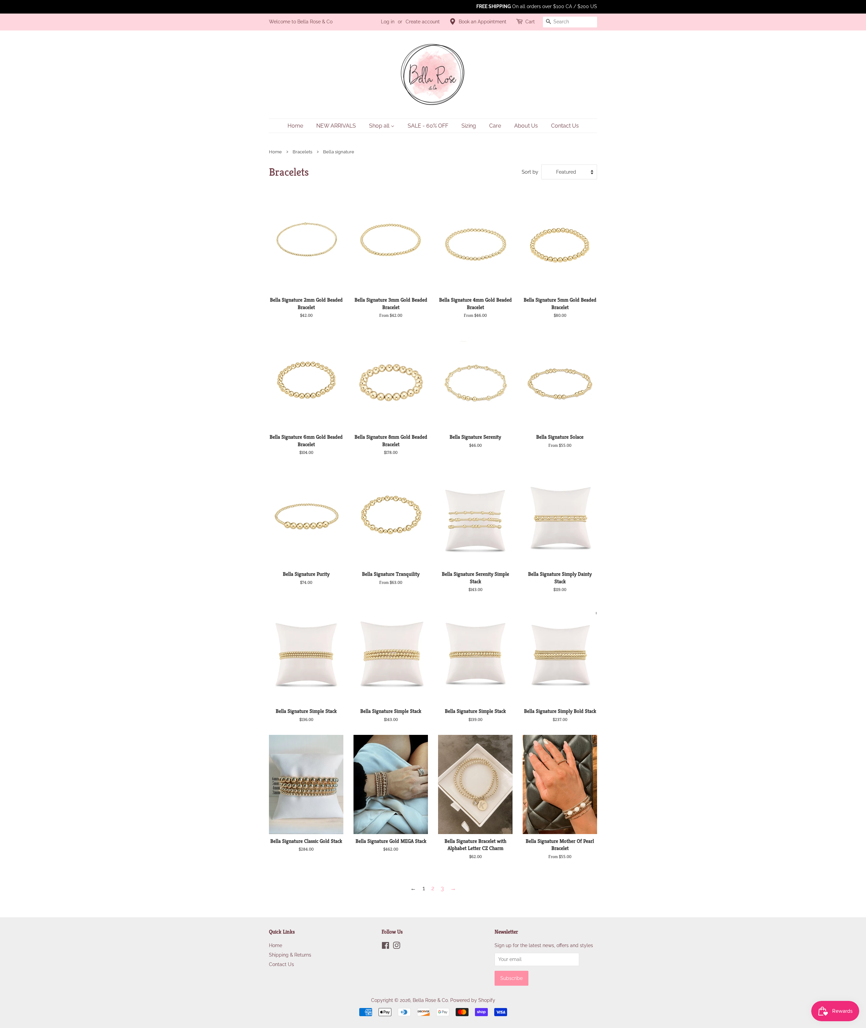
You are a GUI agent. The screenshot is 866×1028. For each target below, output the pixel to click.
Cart (530, 21)
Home (295, 126)
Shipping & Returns (290, 955)
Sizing (468, 126)
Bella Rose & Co (430, 1000)
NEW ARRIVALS (336, 126)
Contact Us (565, 126)
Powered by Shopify (472, 1000)
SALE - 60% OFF (428, 126)
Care (495, 126)
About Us (526, 126)
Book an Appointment (482, 21)
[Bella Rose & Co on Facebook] (385, 946)
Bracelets (302, 151)
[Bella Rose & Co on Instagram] (396, 946)
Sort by (530, 172)
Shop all (380, 126)
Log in (387, 21)
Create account (423, 21)
